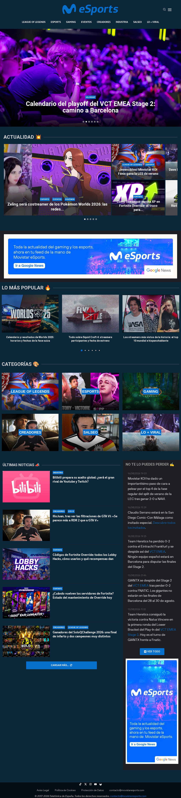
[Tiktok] (80, 784)
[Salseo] (90, 432)
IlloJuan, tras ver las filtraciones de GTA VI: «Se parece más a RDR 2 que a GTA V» (85, 518)
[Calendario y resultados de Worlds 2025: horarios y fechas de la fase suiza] (30, 314)
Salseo (137, 22)
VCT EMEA (157, 551)
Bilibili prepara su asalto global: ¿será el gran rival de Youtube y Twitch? (83, 479)
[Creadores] (30, 432)
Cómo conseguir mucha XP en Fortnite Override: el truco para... (138, 206)
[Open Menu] (169, 9)
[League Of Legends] (30, 391)
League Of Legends (33, 22)
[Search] (164, 9)
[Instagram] (90, 784)
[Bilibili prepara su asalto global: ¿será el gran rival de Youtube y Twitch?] (26, 486)
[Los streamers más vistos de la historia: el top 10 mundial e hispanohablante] (150, 314)
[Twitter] (85, 784)
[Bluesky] (100, 784)
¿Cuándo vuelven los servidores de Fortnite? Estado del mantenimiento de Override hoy (83, 595)
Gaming (71, 22)
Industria (122, 22)
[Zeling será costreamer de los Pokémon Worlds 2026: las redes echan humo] (57, 179)
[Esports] (90, 391)
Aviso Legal (43, 790)
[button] (7, 77)
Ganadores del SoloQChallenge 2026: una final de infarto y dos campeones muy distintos (85, 634)
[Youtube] (95, 784)
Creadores (103, 22)
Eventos (86, 22)
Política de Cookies (65, 790)
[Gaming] (150, 391)
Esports (56, 22)
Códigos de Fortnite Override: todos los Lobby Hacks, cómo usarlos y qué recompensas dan (84, 557)
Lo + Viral (153, 22)
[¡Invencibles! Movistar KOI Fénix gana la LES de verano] (138, 161)
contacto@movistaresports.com (126, 790)
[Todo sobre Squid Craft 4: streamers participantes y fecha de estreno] (90, 314)
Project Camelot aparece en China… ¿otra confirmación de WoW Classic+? (90, 107)
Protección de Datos (92, 790)
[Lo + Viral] (150, 432)
